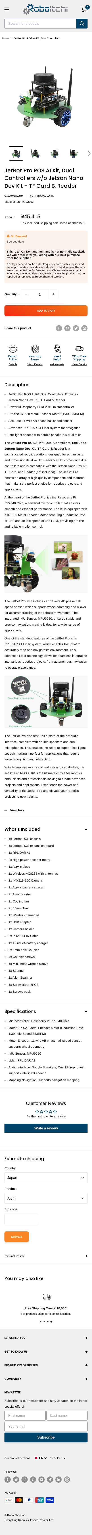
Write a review (46, 1128)
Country (10, 1168)
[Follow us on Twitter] (16, 1479)
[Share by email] (84, 328)
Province (10, 1188)
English (56, 1458)
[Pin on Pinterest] (67, 328)
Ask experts (57, 364)
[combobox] (40, 24)
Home (5, 38)
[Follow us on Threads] (67, 1479)
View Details (35, 364)
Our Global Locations (17, 1458)
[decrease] (26, 294)
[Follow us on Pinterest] (33, 1479)
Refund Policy (14, 1256)
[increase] (53, 294)
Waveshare (13, 196)
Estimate (16, 1236)
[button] (89, 153)
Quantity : (11, 294)
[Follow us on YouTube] (41, 1479)
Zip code (10, 1209)
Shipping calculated (53, 223)
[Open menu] (6, 9)
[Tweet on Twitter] (76, 328)
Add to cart (46, 310)
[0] (84, 9)
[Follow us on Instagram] (24, 1479)
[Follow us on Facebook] (7, 1479)
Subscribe (46, 1437)
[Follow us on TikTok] (50, 1479)
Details (13, 364)
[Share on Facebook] (59, 328)
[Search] (82, 24)
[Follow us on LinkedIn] (58, 1479)
